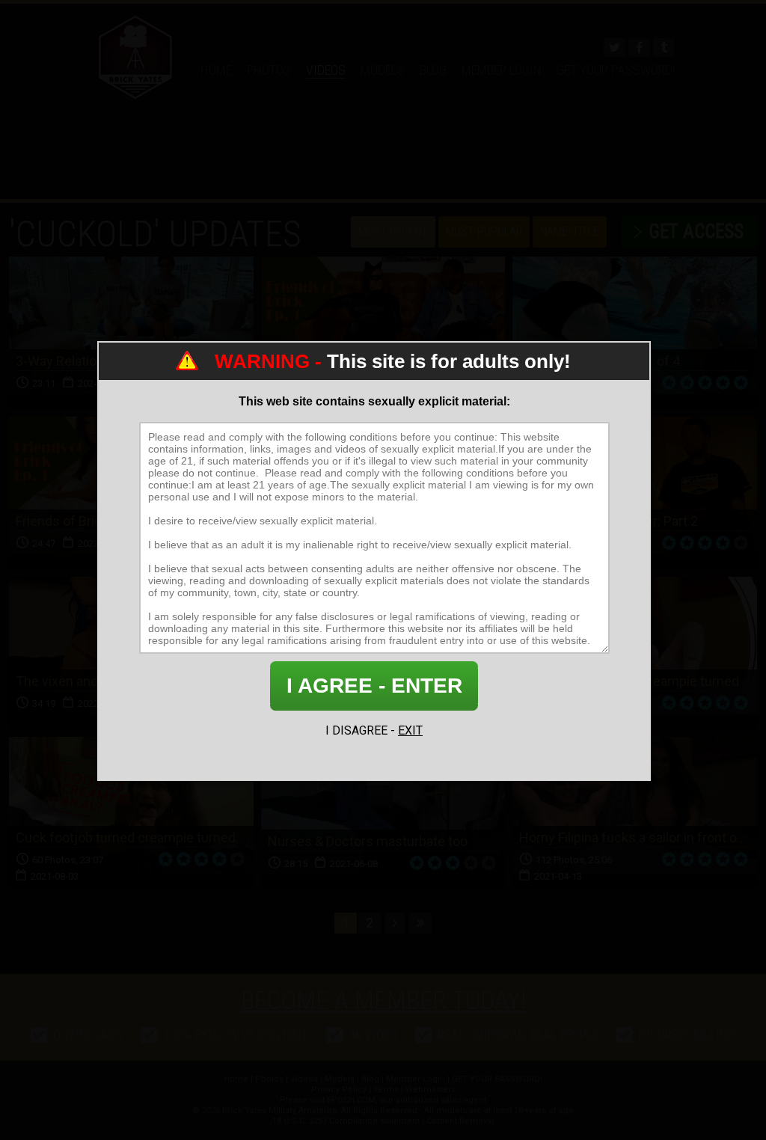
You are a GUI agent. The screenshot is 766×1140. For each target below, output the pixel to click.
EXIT (410, 730)
